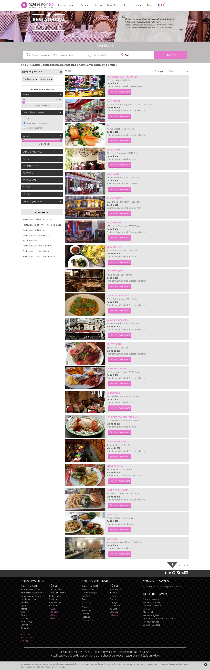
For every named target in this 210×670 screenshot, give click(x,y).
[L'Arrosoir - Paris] (85, 499)
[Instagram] (178, 573)
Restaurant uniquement (37, 123)
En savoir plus (58, 666)
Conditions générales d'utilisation (159, 618)
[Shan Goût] (85, 159)
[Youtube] (185, 573)
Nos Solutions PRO (152, 602)
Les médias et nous (152, 605)
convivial (114, 611)
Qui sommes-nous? (152, 599)
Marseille (25, 608)
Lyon (23, 605)
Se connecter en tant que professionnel (162, 586)
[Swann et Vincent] (85, 304)
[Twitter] (169, 573)
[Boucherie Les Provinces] (85, 86)
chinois (85, 613)
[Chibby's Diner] (85, 475)
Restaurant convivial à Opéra (36, 251)
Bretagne (53, 605)
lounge (113, 602)
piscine (113, 599)
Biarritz (24, 624)
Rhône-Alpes (55, 602)
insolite (85, 595)
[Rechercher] (165, 5)
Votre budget (100, 54)
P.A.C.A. (52, 608)
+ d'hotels (53, 615)
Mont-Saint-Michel (57, 592)
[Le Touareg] (85, 402)
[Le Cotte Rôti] (85, 280)
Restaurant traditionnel (34, 230)
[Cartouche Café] (85, 450)
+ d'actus (25, 640)
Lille (23, 611)
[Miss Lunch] (85, 256)
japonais (86, 616)
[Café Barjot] (85, 183)
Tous (28, 118)
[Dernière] (187, 564)
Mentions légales (151, 615)
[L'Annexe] (85, 548)
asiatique (86, 610)
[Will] (85, 134)
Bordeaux (25, 602)
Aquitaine (53, 599)
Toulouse (25, 627)
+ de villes (25, 634)
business (114, 595)
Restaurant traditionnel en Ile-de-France (42, 224)
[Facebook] (165, 573)
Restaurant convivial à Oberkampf (39, 256)
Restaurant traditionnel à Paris (37, 219)
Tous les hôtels (56, 589)
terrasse (86, 599)
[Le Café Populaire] (85, 329)
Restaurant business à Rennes (37, 245)
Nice (23, 631)
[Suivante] (184, 564)
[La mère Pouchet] (85, 377)
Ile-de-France (55, 595)
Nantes (24, 618)
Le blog (146, 608)
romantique (88, 589)
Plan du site (148, 612)
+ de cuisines (88, 619)
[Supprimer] (36, 79)
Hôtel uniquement (34, 127)
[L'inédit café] (85, 353)
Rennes (24, 615)
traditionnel (115, 605)
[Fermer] (205, 664)
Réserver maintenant (120, 91)
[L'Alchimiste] (85, 231)
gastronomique (89, 592)
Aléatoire (172, 71)
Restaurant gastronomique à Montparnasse (36, 238)
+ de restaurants (29, 637)
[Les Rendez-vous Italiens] (85, 426)
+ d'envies (87, 602)
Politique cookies (151, 621)
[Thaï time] (85, 523)
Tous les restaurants (30, 589)
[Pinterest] (174, 573)
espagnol (86, 607)
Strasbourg (26, 621)
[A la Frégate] (85, 207)
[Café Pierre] (85, 110)
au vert (113, 608)
